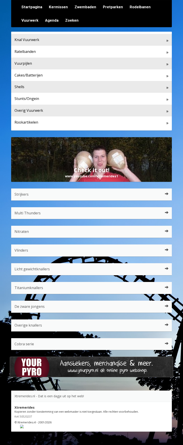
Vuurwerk (29, 20)
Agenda (51, 20)
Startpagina (31, 7)
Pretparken (113, 7)
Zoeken (72, 20)
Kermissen (58, 7)
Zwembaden (85, 7)
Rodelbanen (140, 7)
